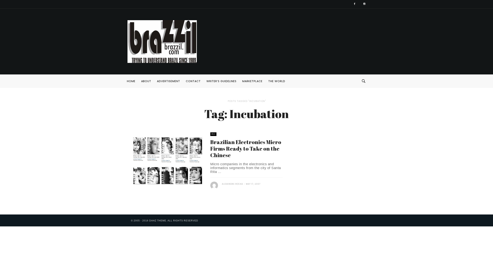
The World (276, 81)
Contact (193, 81)
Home (131, 81)
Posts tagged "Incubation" (247, 101)
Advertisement (168, 81)
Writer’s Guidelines (221, 81)
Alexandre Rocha (232, 184)
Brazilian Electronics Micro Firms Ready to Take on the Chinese (245, 148)
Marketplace (252, 81)
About (146, 81)
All (213, 134)
